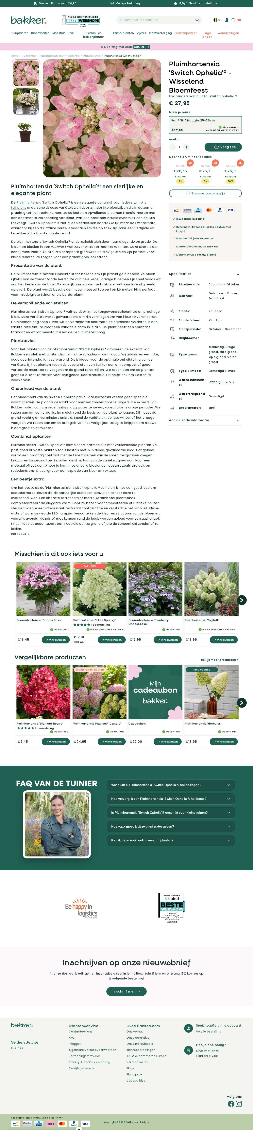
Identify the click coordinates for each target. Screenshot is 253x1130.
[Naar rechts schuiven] (241, 600)
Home (14, 56)
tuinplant (18, 207)
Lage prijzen (207, 34)
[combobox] (159, 20)
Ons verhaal (135, 1031)
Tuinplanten (19, 33)
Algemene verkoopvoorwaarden (92, 1050)
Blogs (130, 1068)
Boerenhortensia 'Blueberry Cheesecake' (148, 622)
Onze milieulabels (139, 1044)
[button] (109, 20)
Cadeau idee (136, 1081)
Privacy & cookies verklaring (89, 1062)
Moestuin (58, 33)
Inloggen (75, 1044)
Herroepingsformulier (84, 1056)
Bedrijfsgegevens (81, 1068)
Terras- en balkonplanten (94, 34)
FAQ (72, 1038)
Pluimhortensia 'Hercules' (202, 723)
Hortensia (73, 56)
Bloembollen (40, 33)
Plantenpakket (186, 33)
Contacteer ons (80, 1031)
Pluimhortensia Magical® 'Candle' (97, 723)
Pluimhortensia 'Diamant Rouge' (39, 723)
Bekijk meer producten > (220, 660)
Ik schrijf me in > (126, 991)
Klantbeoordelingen (141, 1050)
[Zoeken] (197, 19)
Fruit (71, 33)
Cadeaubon (137, 723)
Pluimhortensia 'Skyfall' (201, 620)
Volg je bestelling (208, 1031)
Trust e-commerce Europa (146, 1056)
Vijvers (141, 33)
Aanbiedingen (228, 33)
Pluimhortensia (92, 56)
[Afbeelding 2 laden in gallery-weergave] (26, 73)
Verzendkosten (137, 1062)
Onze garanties (137, 1038)
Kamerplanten (123, 33)
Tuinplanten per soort (52, 56)
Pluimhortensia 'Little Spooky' (94, 620)
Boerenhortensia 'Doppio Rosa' (38, 620)
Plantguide (134, 1074)
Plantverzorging (160, 33)
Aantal (174, 139)
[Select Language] (217, 21)
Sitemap (17, 1048)
